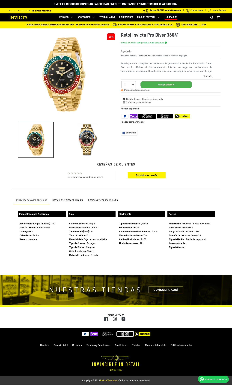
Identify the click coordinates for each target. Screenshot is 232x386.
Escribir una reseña (146, 175)
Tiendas (136, 345)
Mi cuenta (77, 345)
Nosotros (44, 345)
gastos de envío (148, 55)
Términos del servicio (155, 345)
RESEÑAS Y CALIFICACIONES (103, 200)
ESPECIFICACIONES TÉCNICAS (31, 200)
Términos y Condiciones (98, 345)
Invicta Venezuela (108, 380)
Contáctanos (196, 10)
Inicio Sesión (219, 10)
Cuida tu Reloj (61, 345)
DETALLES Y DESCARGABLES (67, 200)
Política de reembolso (181, 345)
